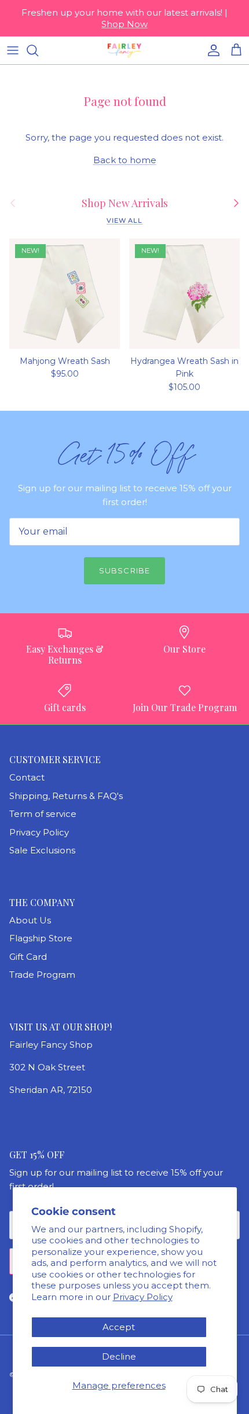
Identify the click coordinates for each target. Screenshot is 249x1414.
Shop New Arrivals (125, 203)
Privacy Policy (143, 1296)
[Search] (38, 50)
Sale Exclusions (42, 850)
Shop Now (124, 24)
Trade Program (42, 974)
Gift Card (28, 956)
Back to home (124, 159)
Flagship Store (40, 938)
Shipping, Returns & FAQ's (66, 795)
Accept (118, 1326)
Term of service (42, 813)
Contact (27, 777)
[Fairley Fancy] (124, 50)
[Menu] (12, 50)
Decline (119, 1356)
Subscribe (124, 570)
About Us (30, 920)
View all (124, 220)
